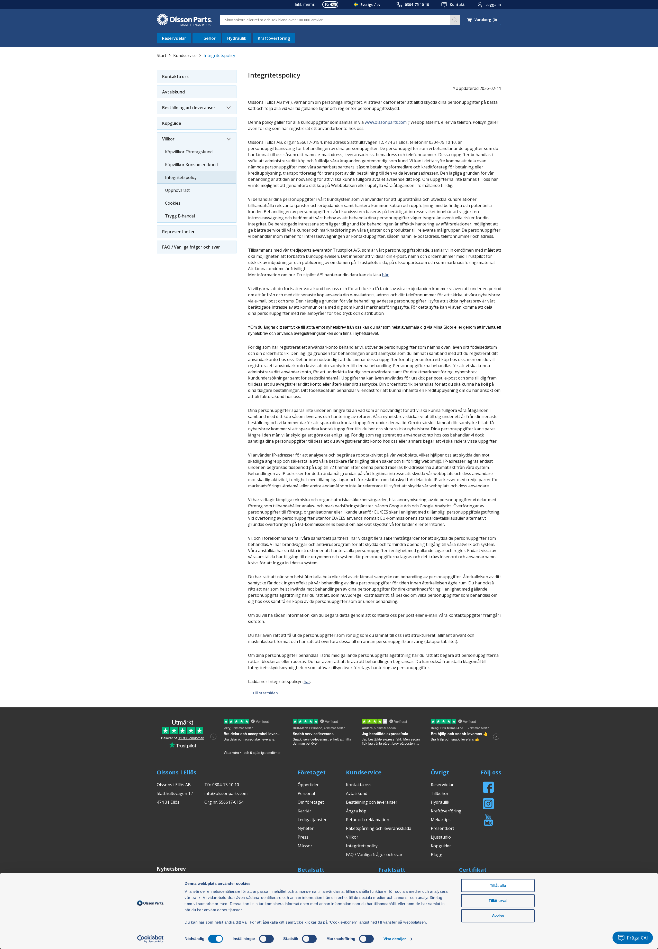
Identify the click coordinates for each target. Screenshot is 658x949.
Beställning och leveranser (188, 107)
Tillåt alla (498, 885)
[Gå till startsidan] (184, 20)
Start (161, 55)
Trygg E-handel (180, 216)
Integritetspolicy (181, 177)
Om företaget (311, 802)
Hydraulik (236, 38)
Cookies (172, 203)
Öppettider (308, 784)
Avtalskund (173, 92)
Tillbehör (207, 38)
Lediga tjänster (312, 819)
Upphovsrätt (177, 190)
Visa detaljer (394, 939)
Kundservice (185, 55)
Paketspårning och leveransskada (378, 828)
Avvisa (498, 916)
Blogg (436, 854)
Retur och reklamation (367, 819)
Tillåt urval (498, 900)
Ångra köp (356, 811)
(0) (485, 19)
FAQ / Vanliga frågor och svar (191, 247)
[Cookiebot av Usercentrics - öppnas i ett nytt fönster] (150, 939)
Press (303, 837)
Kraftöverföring (274, 38)
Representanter (178, 231)
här (385, 275)
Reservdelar (174, 38)
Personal (306, 793)
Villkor (168, 139)
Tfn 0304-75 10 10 (221, 784)
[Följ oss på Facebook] (488, 787)
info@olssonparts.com (226, 793)
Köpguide (171, 123)
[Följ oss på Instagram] (488, 803)
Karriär (304, 811)
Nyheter (306, 828)
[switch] (266, 939)
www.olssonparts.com (386, 122)
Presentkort (442, 828)
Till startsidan (265, 692)
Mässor (305, 846)
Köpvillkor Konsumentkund (191, 164)
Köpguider (441, 846)
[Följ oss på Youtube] (488, 820)
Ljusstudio (441, 837)
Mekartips (441, 819)
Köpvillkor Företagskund (189, 152)
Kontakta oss (175, 76)
